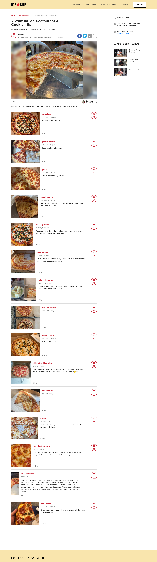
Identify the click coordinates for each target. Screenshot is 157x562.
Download (139, 4)
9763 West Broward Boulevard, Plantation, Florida (34, 29)
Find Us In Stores (108, 5)
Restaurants (91, 5)
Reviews (76, 5)
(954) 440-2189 (123, 17)
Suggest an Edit (123, 33)
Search (125, 5)
